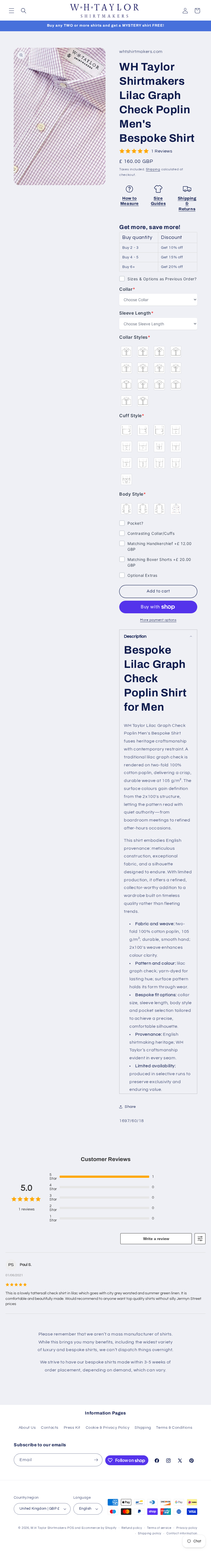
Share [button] (130, 1107)
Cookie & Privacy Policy (108, 1428)
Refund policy (131, 1527)
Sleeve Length (136, 313)
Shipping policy (149, 1533)
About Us (27, 1428)
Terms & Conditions (174, 1428)
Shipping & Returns (187, 203)
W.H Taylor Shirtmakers (48, 1527)
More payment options (158, 620)
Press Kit (72, 1428)
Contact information (181, 1533)
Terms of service (159, 1527)
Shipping (153, 169)
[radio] (126, 352)
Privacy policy (186, 1527)
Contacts (50, 1428)
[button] (11, 11)
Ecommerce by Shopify (99, 1527)
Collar (130, 289)
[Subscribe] (96, 1459)
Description (135, 636)
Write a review (156, 1238)
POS (70, 1527)
